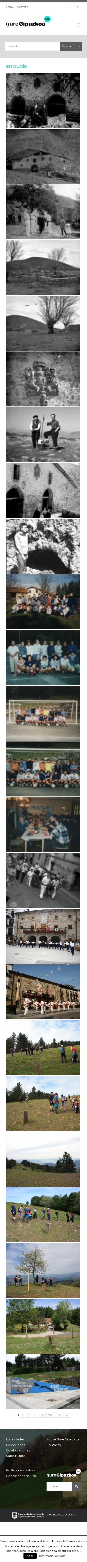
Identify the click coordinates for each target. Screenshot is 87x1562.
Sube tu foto (15, 1456)
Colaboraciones (18, 1450)
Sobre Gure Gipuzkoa (63, 1439)
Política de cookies (20, 1470)
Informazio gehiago (52, 1555)
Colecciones (15, 1445)
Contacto (54, 1445)
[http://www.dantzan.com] (43, 936)
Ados (30, 1555)
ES (70, 6)
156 (42, 1415)
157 (50, 1415)
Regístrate (21, 6)
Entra (9, 6)
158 (59, 1415)
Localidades (15, 1439)
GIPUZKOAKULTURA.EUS (61, 1514)
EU (77, 6)
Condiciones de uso (21, 1476)
